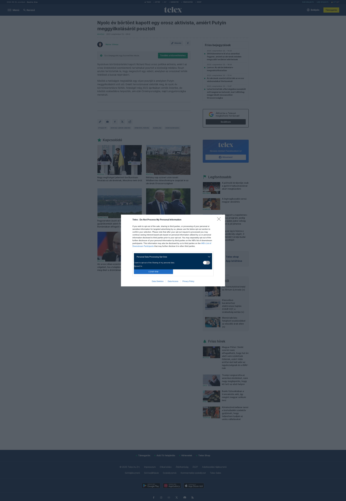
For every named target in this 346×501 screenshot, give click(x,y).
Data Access (173, 281)
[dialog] (173, 250)
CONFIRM (154, 272)
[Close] (219, 219)
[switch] (206, 262)
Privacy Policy (188, 281)
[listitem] (172, 256)
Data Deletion (158, 281)
